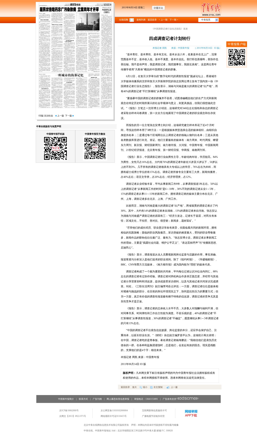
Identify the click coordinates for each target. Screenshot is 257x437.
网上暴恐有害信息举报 (118, 399)
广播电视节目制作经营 (153, 416)
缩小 (145, 387)
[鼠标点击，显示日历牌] (132, 19)
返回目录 (152, 19)
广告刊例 (97, 399)
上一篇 (174, 387)
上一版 (60, 115)
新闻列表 (141, 19)
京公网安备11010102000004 (114, 410)
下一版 (68, 115)
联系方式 (83, 399)
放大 (134, 387)
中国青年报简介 (66, 399)
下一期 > (174, 19)
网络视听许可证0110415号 (114, 416)
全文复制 (158, 387)
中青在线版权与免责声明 (48, 126)
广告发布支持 (169, 399)
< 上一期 (163, 19)
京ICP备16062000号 (69, 410)
